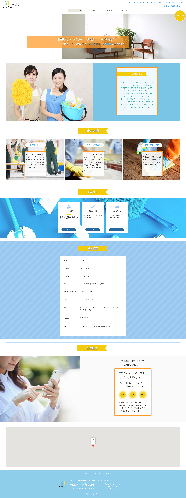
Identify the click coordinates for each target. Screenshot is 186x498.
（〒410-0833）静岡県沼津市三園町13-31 (81, 488)
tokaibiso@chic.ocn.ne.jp (115, 488)
